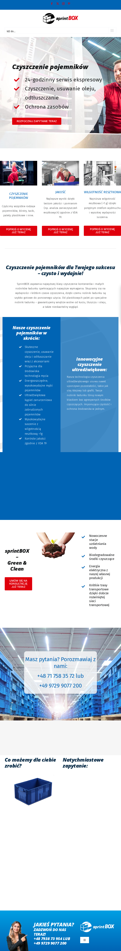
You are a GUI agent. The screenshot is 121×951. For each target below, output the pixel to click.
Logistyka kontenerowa (80, 841)
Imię (66, 774)
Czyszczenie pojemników (81, 827)
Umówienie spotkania (79, 846)
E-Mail (67, 805)
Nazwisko (95, 774)
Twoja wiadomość (74, 852)
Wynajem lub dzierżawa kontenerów (80, 834)
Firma (67, 789)
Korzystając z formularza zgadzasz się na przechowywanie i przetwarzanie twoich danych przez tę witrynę (89, 877)
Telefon (94, 805)
